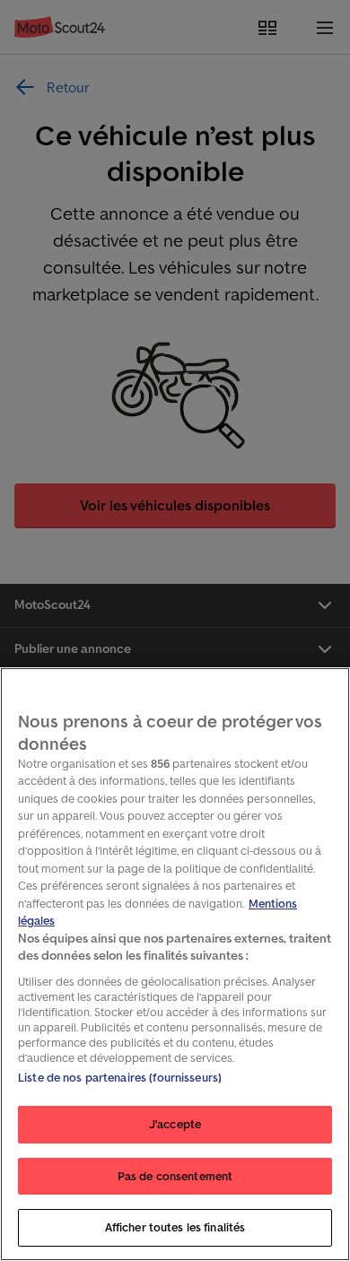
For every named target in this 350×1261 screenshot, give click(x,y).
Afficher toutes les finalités (175, 1227)
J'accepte (175, 1124)
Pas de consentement (175, 1176)
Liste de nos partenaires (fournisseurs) (120, 1077)
